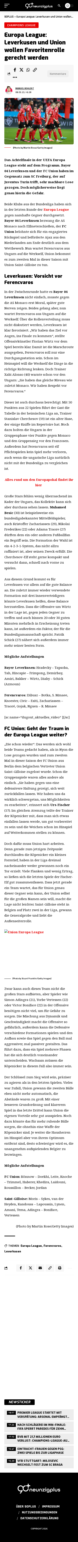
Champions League (21, 25)
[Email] (40, 1268)
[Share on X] (21, 69)
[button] (8, 5)
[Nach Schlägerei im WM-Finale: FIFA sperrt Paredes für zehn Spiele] (39, 1426)
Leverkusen (12, 1251)
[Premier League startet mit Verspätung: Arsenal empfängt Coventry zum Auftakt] (39, 1414)
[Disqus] (39, 1335)
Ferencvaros (52, 1246)
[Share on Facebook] (15, 69)
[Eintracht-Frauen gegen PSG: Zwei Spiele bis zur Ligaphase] (39, 1450)
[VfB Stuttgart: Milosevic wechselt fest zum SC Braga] (39, 1462)
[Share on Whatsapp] (28, 69)
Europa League (56, 209)
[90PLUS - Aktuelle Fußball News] (39, 5)
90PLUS (9, 17)
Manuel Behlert (24, 88)
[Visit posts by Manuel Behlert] (8, 90)
